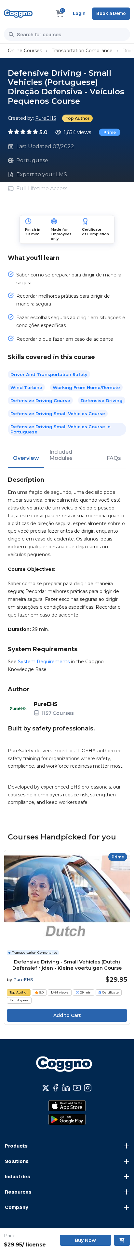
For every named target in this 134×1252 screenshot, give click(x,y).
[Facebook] (55, 1088)
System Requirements (44, 662)
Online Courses (25, 51)
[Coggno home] (18, 13)
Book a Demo (111, 13)
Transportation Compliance (82, 51)
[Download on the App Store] (67, 1105)
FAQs (114, 458)
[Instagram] (88, 1088)
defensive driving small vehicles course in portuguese (60, 429)
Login (79, 13)
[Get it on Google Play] (67, 1119)
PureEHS (45, 118)
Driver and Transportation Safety (48, 374)
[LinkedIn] (66, 1088)
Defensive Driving (102, 400)
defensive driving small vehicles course (57, 413)
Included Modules (61, 455)
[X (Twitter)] (46, 1088)
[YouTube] (77, 1088)
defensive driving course (40, 400)
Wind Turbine (26, 387)
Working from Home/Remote (86, 387)
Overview (26, 458)
